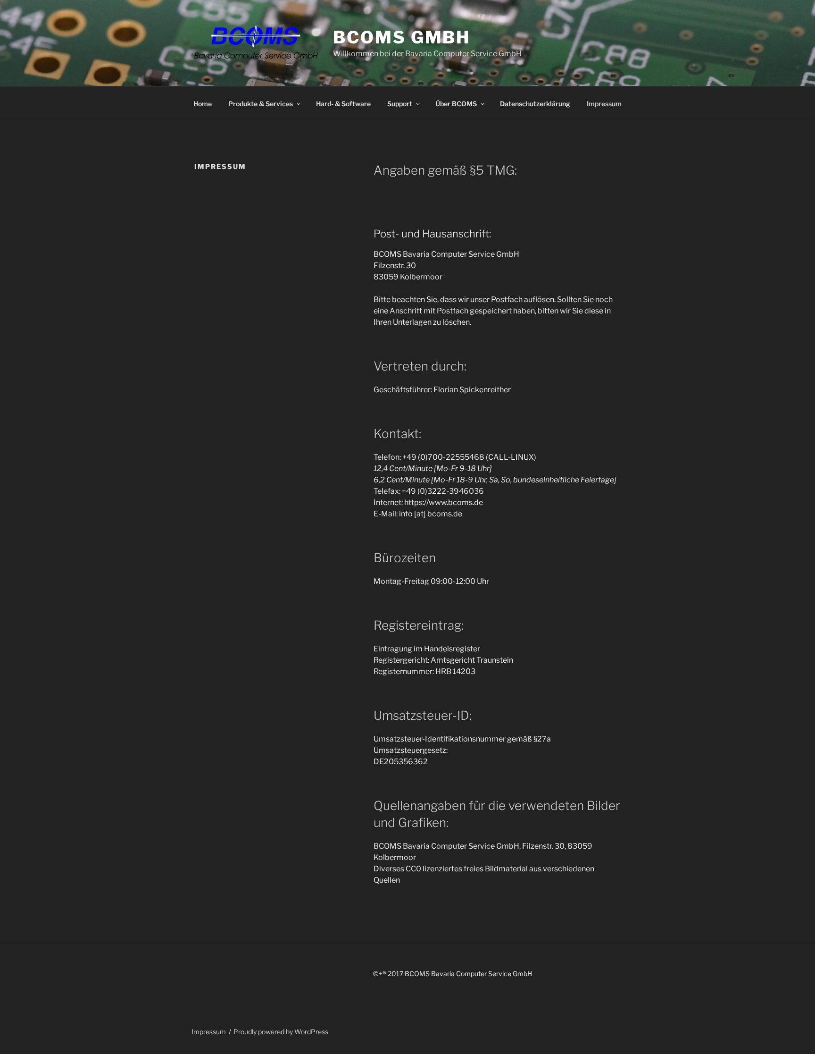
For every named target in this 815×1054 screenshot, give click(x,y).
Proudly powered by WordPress (280, 1032)
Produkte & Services (260, 104)
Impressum (604, 104)
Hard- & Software (343, 104)
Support (399, 104)
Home (202, 104)
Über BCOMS (456, 104)
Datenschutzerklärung (535, 104)
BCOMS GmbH (401, 37)
